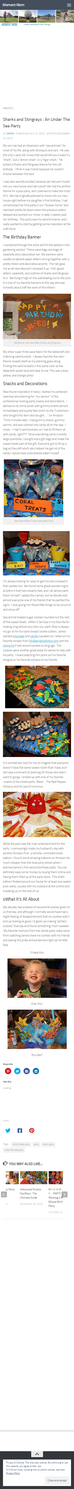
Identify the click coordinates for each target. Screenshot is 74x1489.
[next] (64, 1194)
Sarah (10, 133)
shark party (48, 1144)
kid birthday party (21, 1144)
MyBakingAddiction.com (44, 641)
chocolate (18, 636)
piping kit (9, 645)
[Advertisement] (37, 65)
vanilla (34, 636)
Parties (8, 108)
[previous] (4, 1194)
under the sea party (13, 1150)
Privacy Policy (13, 1473)
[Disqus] (37, 1276)
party (36, 1144)
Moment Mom (13, 5)
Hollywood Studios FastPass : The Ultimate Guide (30, 1193)
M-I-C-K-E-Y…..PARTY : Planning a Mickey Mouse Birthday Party (59, 1198)
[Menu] (69, 5)
